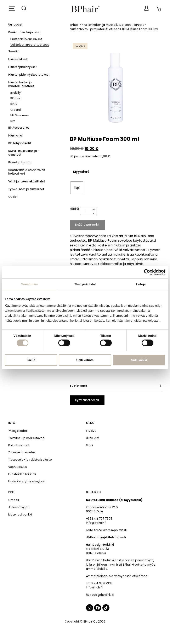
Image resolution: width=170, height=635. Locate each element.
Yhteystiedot (17, 431)
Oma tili (13, 500)
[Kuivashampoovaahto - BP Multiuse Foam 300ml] (116, 86)
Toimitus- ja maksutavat (26, 438)
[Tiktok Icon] (105, 607)
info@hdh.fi (94, 587)
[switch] (64, 343)
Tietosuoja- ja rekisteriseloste (30, 460)
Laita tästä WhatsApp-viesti (106, 530)
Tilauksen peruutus (21, 452)
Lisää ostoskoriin (87, 225)
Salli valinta (85, 360)
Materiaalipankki (20, 515)
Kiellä (31, 360)
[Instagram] (89, 607)
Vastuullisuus (17, 467)
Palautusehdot (18, 445)
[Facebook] (97, 607)
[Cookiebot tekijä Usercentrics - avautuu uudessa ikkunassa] (147, 272)
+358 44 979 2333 (99, 583)
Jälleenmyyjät (18, 507)
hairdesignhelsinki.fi (100, 595)
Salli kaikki (139, 360)
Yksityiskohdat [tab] (85, 284)
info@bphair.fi (96, 523)
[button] (12, 8)
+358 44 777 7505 (99, 519)
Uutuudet (93, 438)
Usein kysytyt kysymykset (27, 481)
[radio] (76, 188)
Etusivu (91, 431)
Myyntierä (81, 171)
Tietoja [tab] (141, 284)
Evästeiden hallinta (22, 474)
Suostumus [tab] (29, 284)
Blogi (89, 445)
